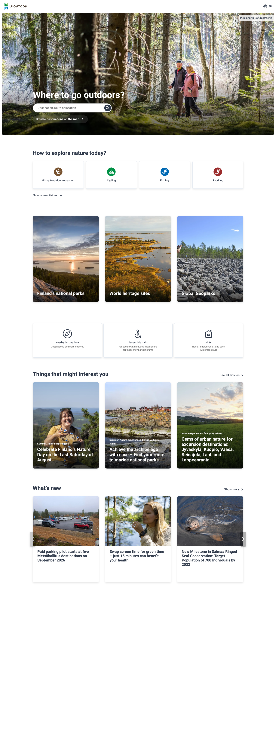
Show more (232, 489)
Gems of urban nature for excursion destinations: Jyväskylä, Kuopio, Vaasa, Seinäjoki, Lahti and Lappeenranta (208, 449)
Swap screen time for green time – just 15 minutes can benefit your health (137, 556)
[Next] (243, 539)
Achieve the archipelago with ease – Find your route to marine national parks (136, 454)
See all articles (230, 375)
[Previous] (33, 539)
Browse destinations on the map (57, 119)
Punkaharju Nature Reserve (256, 18)
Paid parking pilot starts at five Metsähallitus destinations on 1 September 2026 (63, 556)
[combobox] (72, 107)
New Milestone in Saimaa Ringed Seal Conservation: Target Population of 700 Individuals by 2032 (209, 558)
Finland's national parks (60, 293)
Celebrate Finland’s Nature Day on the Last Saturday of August (65, 454)
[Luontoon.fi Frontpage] (16, 6)
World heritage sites (129, 293)
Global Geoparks (198, 293)
